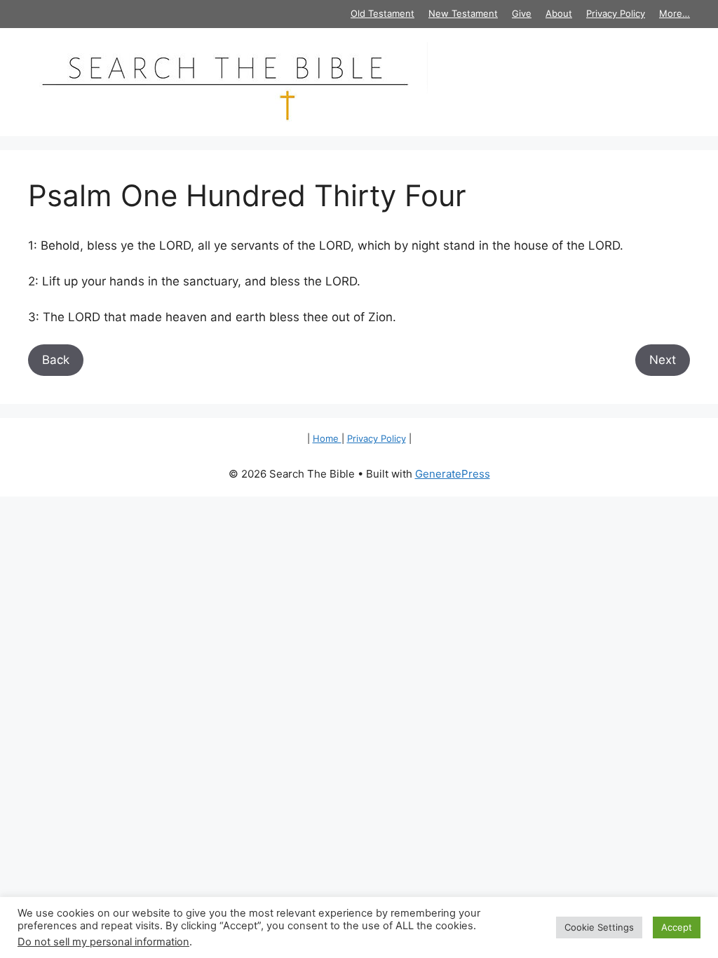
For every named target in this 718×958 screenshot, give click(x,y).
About (559, 13)
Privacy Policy (615, 13)
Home (327, 438)
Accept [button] (676, 927)
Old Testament (382, 13)
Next (662, 360)
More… (674, 13)
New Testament (463, 13)
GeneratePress (452, 473)
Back (55, 360)
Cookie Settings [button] (599, 927)
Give (521, 13)
